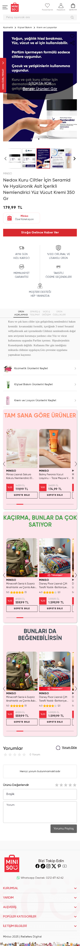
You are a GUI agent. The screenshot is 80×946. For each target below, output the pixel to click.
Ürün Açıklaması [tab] (21, 313)
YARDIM (8, 897)
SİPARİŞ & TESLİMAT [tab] (35, 313)
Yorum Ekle (69, 747)
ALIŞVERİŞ (10, 907)
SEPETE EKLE (22, 495)
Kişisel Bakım (25, 27)
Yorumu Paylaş (64, 828)
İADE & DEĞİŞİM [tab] (46, 313)
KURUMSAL (10, 888)
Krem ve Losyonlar (47, 27)
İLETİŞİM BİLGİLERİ (15, 926)
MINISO (7, 173)
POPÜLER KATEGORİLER (19, 916)
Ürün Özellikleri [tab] (59, 313)
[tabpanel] (40, 338)
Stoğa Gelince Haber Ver (40, 232)
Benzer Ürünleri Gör (40, 89)
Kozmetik (8, 27)
